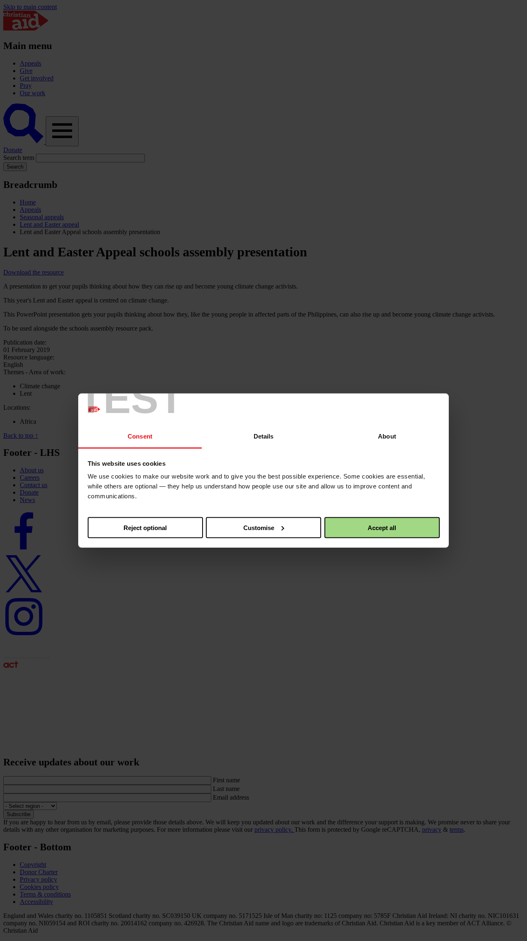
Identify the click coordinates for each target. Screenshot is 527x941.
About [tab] (387, 436)
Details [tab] (264, 436)
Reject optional (145, 527)
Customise (258, 527)
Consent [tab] (140, 436)
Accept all (382, 527)
